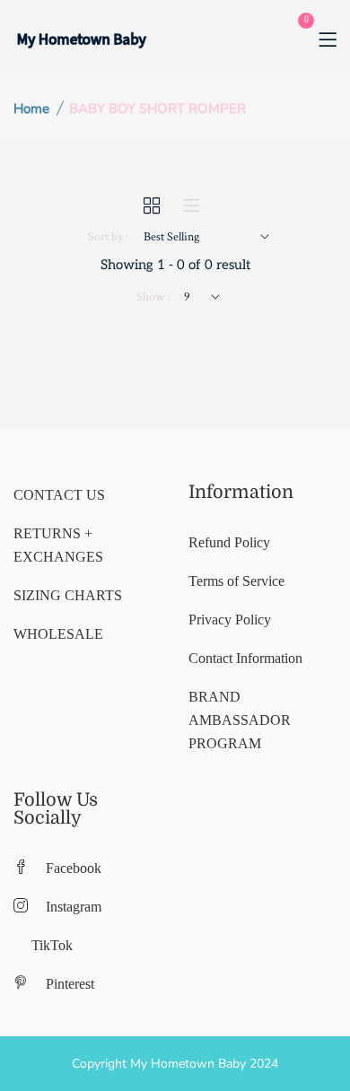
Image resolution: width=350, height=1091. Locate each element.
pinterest (70, 983)
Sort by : (108, 237)
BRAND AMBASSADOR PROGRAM (239, 720)
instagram (73, 906)
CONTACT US (59, 494)
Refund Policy (229, 542)
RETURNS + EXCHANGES (58, 545)
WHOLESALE (58, 634)
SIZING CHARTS (67, 595)
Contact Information (245, 658)
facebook (73, 868)
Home (31, 109)
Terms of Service (236, 581)
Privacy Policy (229, 619)
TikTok (52, 945)
